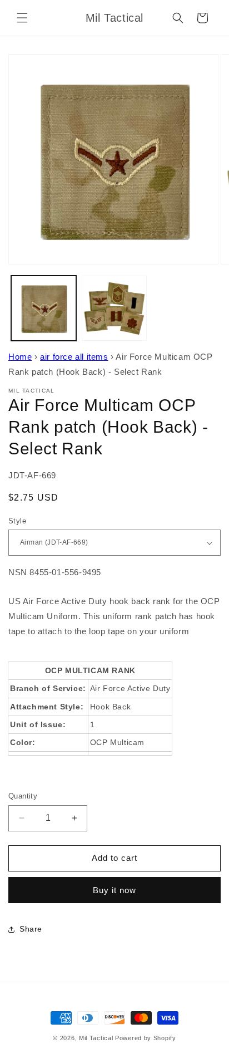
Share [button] (30, 928)
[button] (22, 18)
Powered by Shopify (145, 1038)
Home (20, 356)
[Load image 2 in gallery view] (114, 308)
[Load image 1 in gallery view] (43, 308)
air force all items (74, 356)
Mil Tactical (96, 1038)
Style (17, 521)
